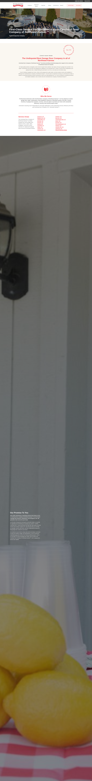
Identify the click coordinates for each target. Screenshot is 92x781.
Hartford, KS (58, 125)
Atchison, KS (58, 116)
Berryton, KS (58, 118)
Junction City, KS (59, 127)
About (49, 5)
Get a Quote (78, 5)
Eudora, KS (40, 124)
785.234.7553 (87, 1)
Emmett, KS (40, 122)
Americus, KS (40, 116)
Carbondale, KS (41, 119)
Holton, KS (39, 127)
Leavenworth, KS (41, 130)
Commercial (56, 5)
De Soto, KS (40, 121)
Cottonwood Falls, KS (60, 119)
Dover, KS (57, 121)
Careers (61, 5)
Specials (43, 5)
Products (30, 5)
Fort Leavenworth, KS (60, 124)
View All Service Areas (61, 130)
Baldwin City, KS (41, 118)
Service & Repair (36, 5)
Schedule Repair (71, 5)
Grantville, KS (40, 125)
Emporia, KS (58, 122)
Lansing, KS (40, 128)
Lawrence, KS (58, 128)
